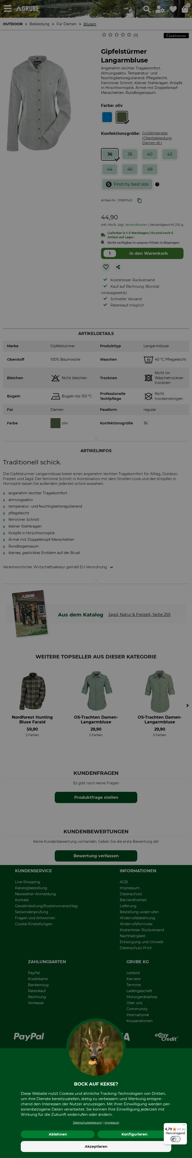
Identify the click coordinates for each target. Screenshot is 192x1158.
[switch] (175, 1139)
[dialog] (96, 579)
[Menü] (184, 1126)
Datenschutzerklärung (87, 1122)
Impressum (111, 1122)
